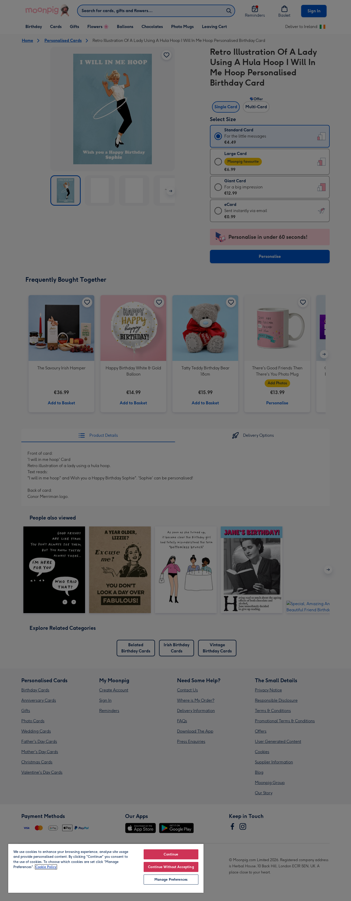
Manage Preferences (171, 879)
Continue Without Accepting (171, 867)
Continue (171, 854)
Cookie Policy (46, 867)
